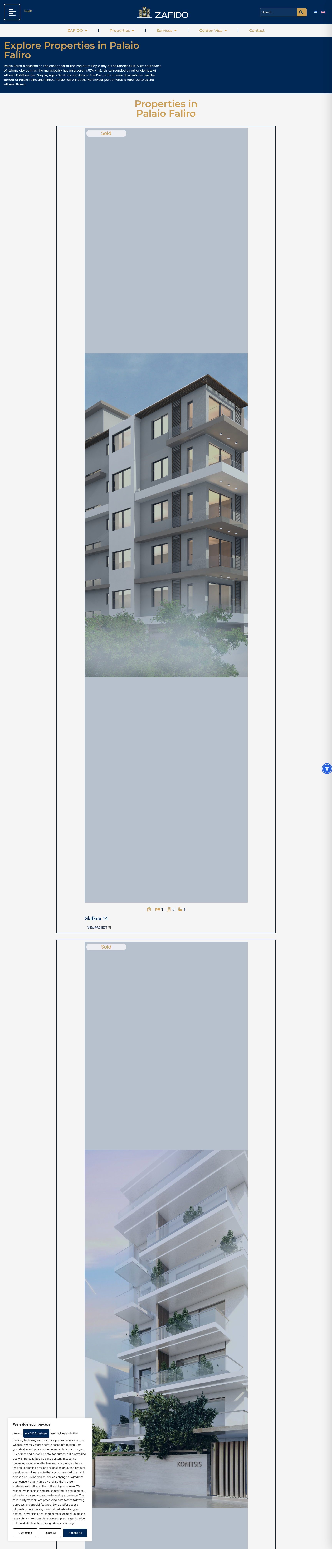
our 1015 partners (36, 1433)
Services (164, 30)
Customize (25, 1532)
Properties (120, 30)
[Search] (302, 12)
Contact (257, 30)
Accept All (75, 1532)
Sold (106, 133)
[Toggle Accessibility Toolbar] (327, 769)
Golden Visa (210, 30)
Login (28, 10)
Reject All (50, 1532)
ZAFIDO (75, 30)
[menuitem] (315, 12)
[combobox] (278, 12)
